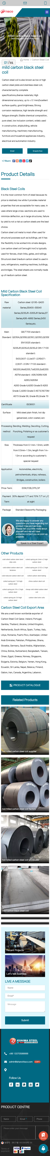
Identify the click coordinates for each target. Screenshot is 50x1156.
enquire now (37, 151)
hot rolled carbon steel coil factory (19, 809)
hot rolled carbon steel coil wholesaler (20, 860)
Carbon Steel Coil (40, 60)
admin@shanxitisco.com (21, 1062)
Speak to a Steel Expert (32, 543)
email (12, 151)
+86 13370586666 (18, 1054)
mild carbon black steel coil (15, 911)
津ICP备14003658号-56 (22, 1143)
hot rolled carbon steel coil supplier (19, 751)
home (26, 60)
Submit (25, 1020)
